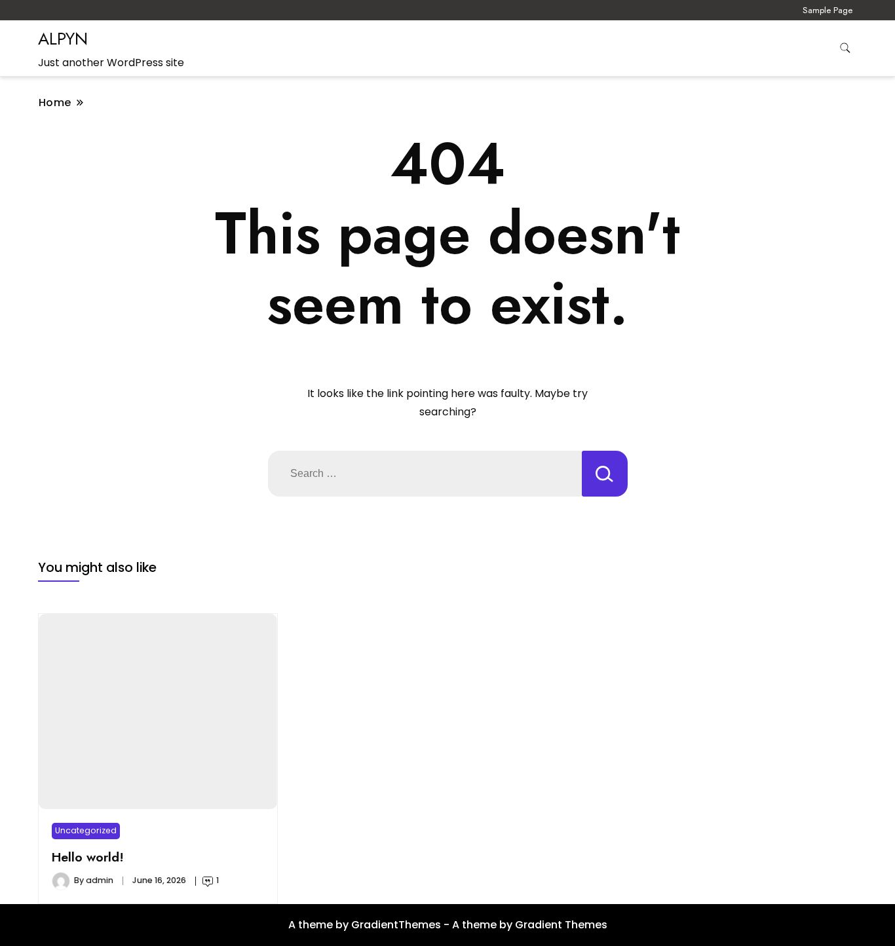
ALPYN (63, 38)
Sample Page (827, 10)
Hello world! (88, 857)
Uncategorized (86, 830)
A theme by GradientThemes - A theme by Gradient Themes (447, 924)
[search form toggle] (845, 48)
